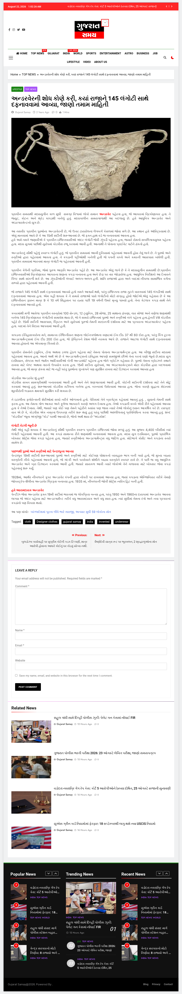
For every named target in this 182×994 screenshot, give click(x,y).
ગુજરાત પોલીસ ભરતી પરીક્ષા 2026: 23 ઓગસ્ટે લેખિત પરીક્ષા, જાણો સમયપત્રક (105, 753)
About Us (100, 62)
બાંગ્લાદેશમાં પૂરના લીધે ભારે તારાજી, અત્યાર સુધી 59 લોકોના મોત (71, 512)
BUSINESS (143, 53)
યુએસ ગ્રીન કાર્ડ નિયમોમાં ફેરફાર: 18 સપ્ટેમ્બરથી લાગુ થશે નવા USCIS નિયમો (105, 824)
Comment (22, 586)
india (90, 521)
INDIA (67, 52)
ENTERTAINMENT (110, 53)
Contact (168, 984)
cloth (28, 521)
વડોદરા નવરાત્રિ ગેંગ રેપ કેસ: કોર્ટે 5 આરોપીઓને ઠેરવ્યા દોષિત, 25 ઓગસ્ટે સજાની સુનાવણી (112, 6)
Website (20, 660)
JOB (155, 53)
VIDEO (87, 62)
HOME (23, 53)
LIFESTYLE (73, 62)
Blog (145, 984)
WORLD (77, 53)
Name (20, 630)
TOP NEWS (38, 52)
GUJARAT (53, 53)
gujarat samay (23, 112)
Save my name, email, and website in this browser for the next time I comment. (66, 675)
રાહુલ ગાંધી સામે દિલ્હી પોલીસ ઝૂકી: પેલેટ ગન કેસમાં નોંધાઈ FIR (94, 718)
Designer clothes (47, 521)
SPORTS (91, 53)
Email (19, 645)
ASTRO (129, 53)
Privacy (156, 984)
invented (104, 521)
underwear (121, 521)
